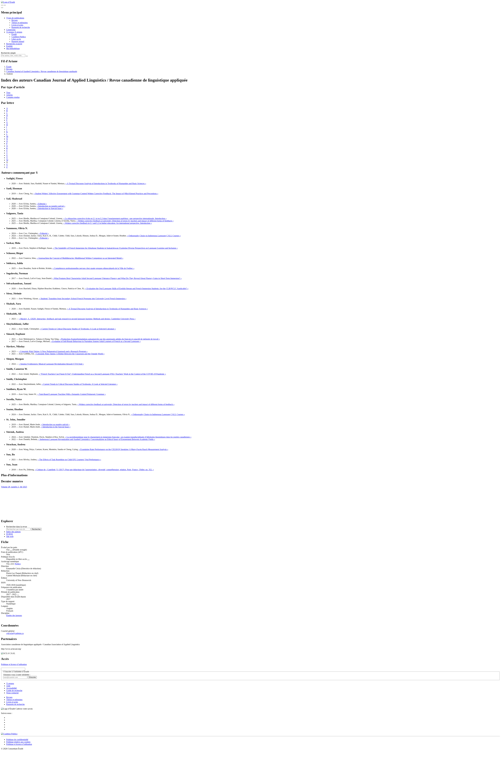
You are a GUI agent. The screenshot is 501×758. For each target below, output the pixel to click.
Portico (18, 564)
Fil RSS (9, 534)
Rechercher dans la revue (16, 527)
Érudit (14, 34)
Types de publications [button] (15, 18)
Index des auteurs (13, 532)
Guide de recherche (14, 690)
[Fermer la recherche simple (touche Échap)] (5, 5)
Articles (9, 95)
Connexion (10, 30)
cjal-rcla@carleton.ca (15, 633)
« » (105, 183)
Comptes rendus (13, 97)
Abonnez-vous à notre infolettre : (16, 675)
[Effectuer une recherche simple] (2, 5)
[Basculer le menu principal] (2, 7)
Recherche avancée (14, 44)
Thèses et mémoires (19, 23)
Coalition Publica (18, 37)
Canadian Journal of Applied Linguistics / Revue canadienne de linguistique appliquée (41, 71)
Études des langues (14, 615)
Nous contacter (12, 693)
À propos (18, 32)
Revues (14, 20)
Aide (8, 686)
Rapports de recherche (20, 27)
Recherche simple (8, 53)
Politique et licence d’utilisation (14, 664)
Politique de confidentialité (17, 739)
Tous (8, 92)
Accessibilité (11, 688)
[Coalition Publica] (9, 734)
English (9, 46)
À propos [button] (10, 32)
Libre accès (16, 39)
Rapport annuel (17, 41)
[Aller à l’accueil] (8, 2)
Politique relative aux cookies (18, 742)
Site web (9, 536)
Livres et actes (17, 25)
